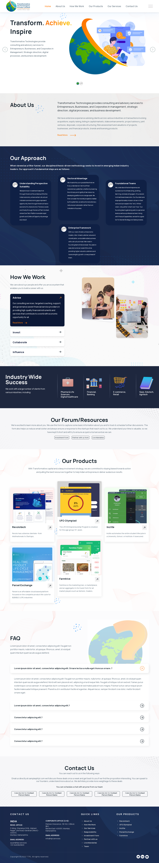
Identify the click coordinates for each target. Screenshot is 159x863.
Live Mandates (98, 437)
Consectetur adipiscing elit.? (28, 717)
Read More (62, 135)
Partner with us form (80, 437)
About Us (60, 6)
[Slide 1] (77, 83)
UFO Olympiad (68, 520)
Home (48, 6)
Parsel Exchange (22, 585)
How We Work (77, 6)
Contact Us (132, 6)
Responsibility (90, 832)
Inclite (110, 527)
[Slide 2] (81, 83)
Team (86, 846)
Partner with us (90, 839)
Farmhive (64, 578)
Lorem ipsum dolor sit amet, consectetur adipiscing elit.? (42, 705)
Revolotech (19, 527)
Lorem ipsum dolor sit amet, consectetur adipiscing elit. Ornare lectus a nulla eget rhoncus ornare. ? (63, 668)
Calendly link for (24, 794)
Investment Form (61, 437)
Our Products (96, 6)
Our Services (114, 6)
